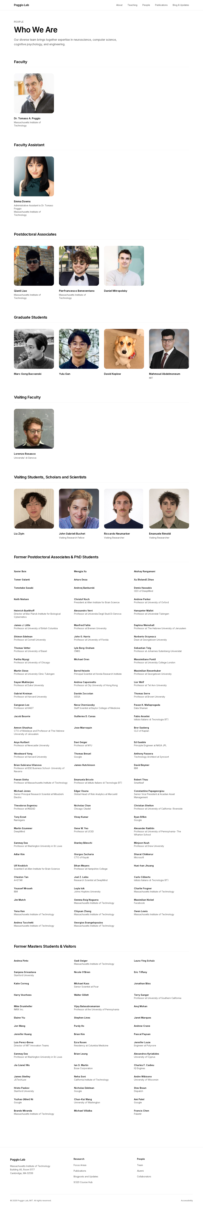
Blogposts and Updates (86, 1176)
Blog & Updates (181, 5)
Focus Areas (80, 1165)
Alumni (140, 1170)
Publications (161, 5)
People (146, 5)
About (119, 5)
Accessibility (187, 1200)
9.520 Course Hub (83, 1182)
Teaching (132, 5)
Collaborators (144, 1176)
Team (140, 1165)
